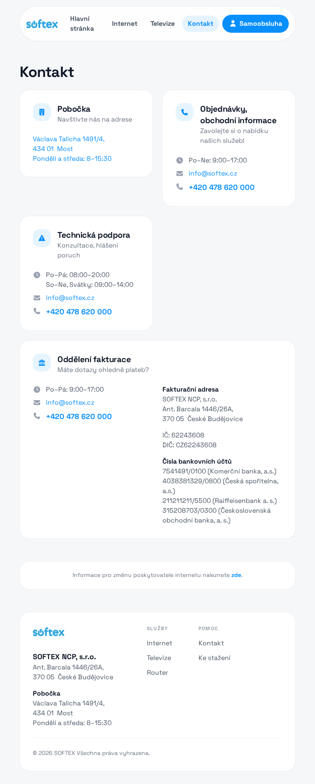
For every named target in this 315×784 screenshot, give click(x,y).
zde (236, 575)
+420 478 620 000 (222, 187)
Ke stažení (215, 657)
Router (157, 672)
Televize (163, 23)
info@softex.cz (213, 173)
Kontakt (200, 23)
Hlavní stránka (82, 23)
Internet (124, 23)
